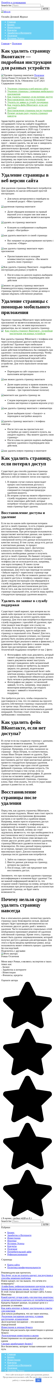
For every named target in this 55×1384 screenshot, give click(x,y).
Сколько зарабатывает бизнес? (17, 1343)
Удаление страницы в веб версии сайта (27, 88)
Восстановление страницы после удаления (29, 110)
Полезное (12, 35)
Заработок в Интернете (19, 33)
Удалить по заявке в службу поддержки (27, 102)
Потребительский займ (19, 1251)
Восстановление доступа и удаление (26, 99)
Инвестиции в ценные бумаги (17, 1327)
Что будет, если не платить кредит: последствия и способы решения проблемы (27, 1276)
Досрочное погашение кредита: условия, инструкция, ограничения (22, 1317)
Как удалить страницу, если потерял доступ (30, 97)
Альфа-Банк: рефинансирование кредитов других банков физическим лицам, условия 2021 (27, 1287)
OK (38, 1380)
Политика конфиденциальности (24, 1267)
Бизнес (11, 24)
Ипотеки (11, 1240)
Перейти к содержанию (13, 2)
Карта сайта (13, 1264)
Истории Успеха (15, 38)
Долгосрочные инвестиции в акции (20, 1335)
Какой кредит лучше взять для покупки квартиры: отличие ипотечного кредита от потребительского (27, 1298)
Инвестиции (13, 27)
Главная (11, 22)
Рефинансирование (17, 1254)
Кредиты (12, 30)
